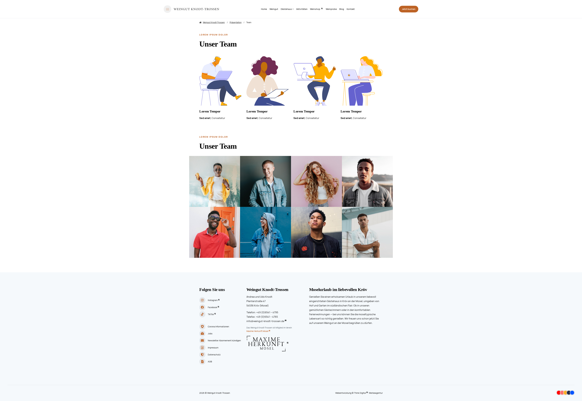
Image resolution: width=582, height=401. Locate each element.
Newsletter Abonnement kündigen (224, 340)
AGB (210, 361)
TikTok (211, 314)
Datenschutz (214, 354)
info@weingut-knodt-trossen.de (265, 321)
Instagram (213, 300)
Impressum (213, 347)
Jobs (210, 333)
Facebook (212, 307)
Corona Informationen (218, 326)
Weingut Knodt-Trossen (267, 289)
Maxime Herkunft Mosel (257, 331)
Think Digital (360, 393)
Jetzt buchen (408, 9)
